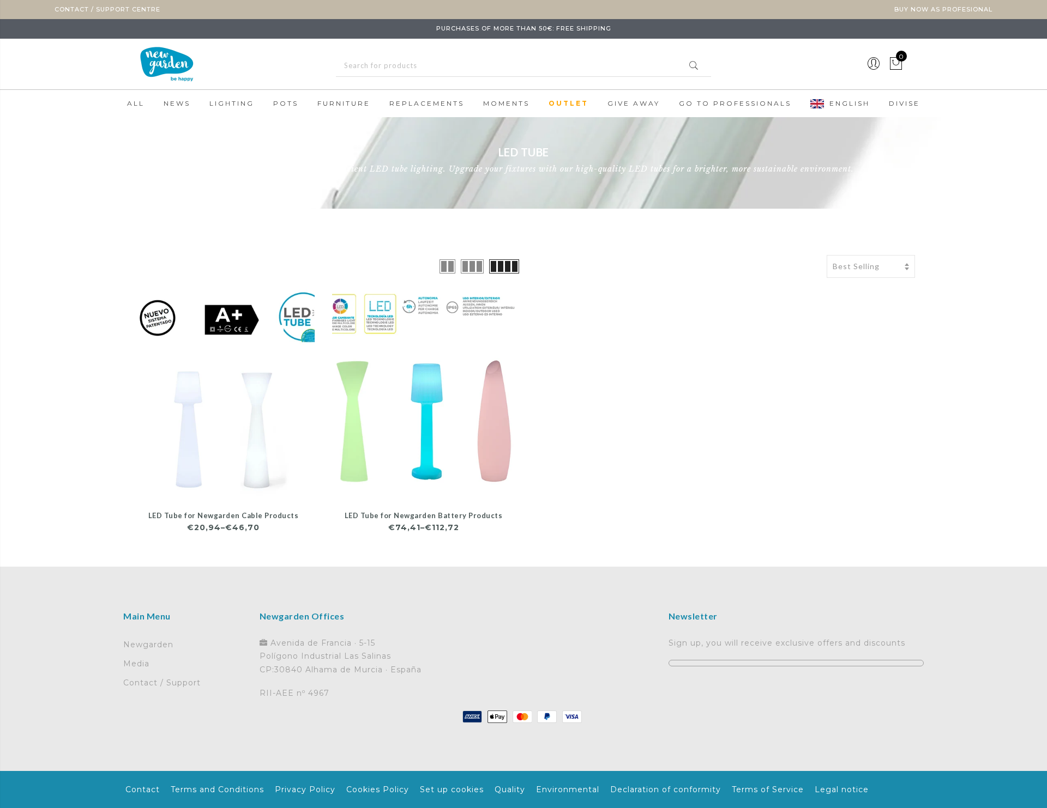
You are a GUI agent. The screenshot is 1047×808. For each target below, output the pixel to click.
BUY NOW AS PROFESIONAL (943, 9)
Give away (633, 103)
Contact (142, 789)
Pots (285, 103)
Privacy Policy (305, 789)
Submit (693, 65)
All (136, 103)
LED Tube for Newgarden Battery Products (424, 515)
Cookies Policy (377, 789)
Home (128, 176)
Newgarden (148, 644)
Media (136, 664)
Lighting (231, 103)
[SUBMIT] (523, 65)
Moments (506, 103)
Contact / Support (162, 683)
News (177, 103)
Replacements (426, 103)
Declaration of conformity (665, 789)
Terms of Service (768, 789)
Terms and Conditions (217, 789)
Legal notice (842, 789)
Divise (904, 103)
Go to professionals (735, 103)
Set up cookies (452, 789)
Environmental (567, 789)
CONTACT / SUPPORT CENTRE (107, 9)
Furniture (343, 103)
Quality (510, 789)
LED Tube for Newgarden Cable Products (223, 515)
